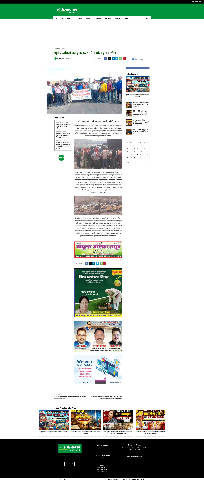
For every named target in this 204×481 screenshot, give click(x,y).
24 (127, 157)
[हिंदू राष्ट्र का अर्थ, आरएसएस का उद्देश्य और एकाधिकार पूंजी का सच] (129, 132)
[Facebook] (105, 58)
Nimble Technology (71, 479)
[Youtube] (76, 464)
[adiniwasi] (56, 58)
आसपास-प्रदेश (57, 48)
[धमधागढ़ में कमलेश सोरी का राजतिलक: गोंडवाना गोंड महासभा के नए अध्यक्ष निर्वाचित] (129, 122)
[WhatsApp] (120, 58)
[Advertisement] (102, 36)
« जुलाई (127, 163)
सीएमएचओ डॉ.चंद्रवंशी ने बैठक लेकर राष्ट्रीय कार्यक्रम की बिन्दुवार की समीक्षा (63, 135)
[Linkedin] (113, 58)
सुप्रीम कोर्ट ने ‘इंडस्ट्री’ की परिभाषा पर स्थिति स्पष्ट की (53, 431)
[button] (147, 18)
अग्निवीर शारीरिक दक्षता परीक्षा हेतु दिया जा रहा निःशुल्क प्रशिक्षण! (63, 126)
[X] (109, 58)
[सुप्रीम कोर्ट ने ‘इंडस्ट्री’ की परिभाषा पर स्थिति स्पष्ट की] (137, 84)
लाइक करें (146, 68)
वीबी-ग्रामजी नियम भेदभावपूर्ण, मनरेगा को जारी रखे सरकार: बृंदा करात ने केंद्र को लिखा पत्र (140, 112)
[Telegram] (116, 58)
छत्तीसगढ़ (63, 48)
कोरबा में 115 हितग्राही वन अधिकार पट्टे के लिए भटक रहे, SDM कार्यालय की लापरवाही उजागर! (63, 145)
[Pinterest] (124, 58)
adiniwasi (61, 58)
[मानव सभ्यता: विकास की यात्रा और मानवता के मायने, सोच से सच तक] (129, 105)
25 (131, 157)
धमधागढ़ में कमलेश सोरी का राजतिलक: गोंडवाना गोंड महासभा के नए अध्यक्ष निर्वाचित (141, 122)
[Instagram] (66, 464)
